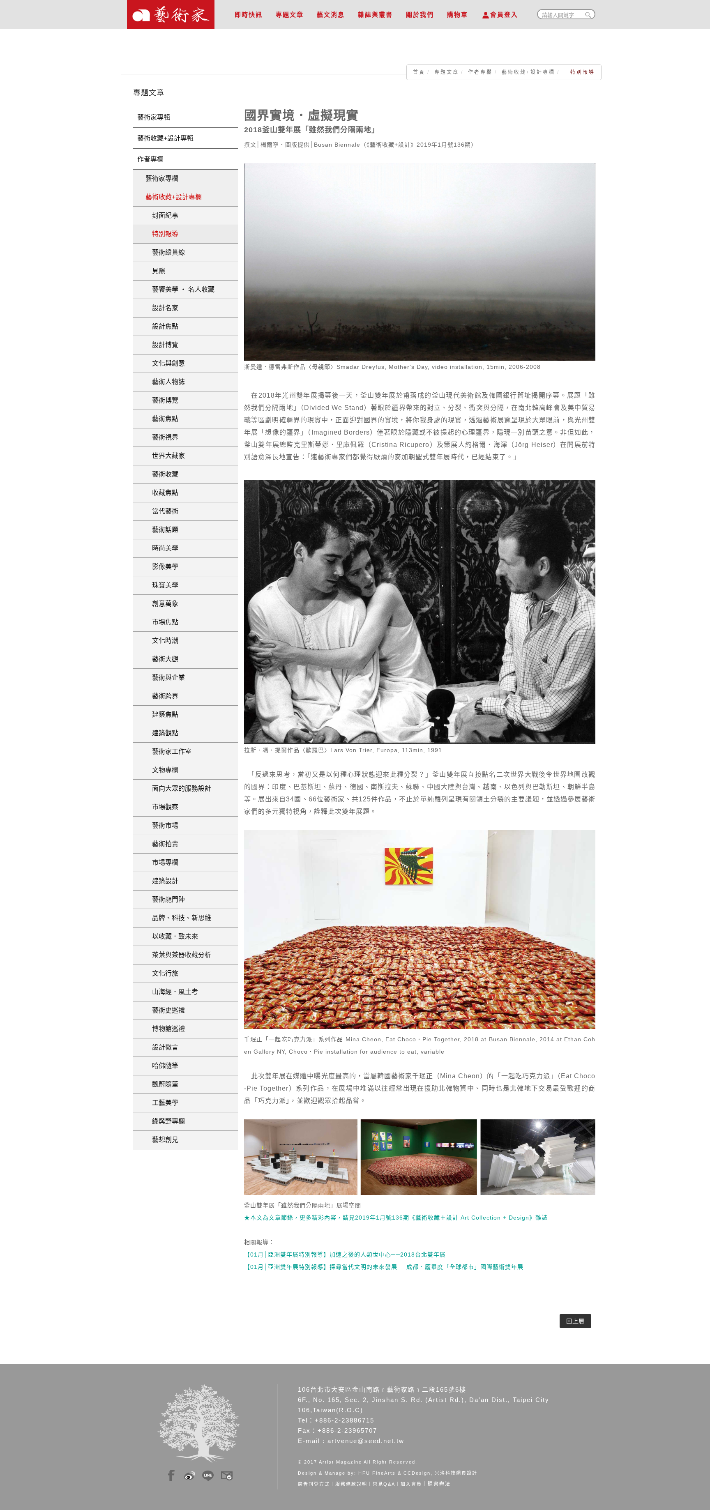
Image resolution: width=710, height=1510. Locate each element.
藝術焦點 (161, 418)
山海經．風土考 (171, 991)
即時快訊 (249, 14)
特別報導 (161, 233)
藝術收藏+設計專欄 (528, 72)
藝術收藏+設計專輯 (165, 138)
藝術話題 (161, 529)
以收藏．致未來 (171, 936)
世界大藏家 (165, 455)
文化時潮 (161, 640)
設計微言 (161, 1047)
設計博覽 (161, 344)
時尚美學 (161, 548)
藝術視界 (161, 437)
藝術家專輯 (153, 117)
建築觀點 (161, 733)
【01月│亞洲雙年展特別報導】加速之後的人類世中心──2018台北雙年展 (345, 1254)
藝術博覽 (161, 400)
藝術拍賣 (161, 843)
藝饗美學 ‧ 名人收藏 (179, 289)
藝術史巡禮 (165, 1010)
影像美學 (161, 566)
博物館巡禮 (165, 1028)
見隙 (155, 270)
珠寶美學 (161, 585)
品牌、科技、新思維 (178, 917)
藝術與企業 (165, 677)
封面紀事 (161, 215)
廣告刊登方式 (314, 1484)
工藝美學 (161, 1102)
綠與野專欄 (165, 1121)
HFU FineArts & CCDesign (394, 1473)
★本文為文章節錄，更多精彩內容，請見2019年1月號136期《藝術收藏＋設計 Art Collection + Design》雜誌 (396, 1217)
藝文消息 (331, 14)
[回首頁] (171, 12)
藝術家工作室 (168, 751)
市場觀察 (161, 806)
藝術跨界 (161, 696)
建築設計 (161, 880)
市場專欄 (161, 862)
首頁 (419, 72)
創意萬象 (161, 603)
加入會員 (411, 1484)
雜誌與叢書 (375, 14)
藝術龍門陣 (165, 899)
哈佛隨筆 (161, 1065)
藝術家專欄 (161, 178)
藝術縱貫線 (165, 252)
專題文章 (290, 14)
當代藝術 (161, 511)
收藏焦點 (161, 492)
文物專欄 (161, 770)
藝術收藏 (161, 474)
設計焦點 (161, 326)
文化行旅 (161, 973)
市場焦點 (161, 622)
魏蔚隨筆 (161, 1084)
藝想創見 (161, 1139)
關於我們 (420, 14)
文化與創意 (165, 363)
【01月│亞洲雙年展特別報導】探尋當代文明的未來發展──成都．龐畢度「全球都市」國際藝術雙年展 (383, 1267)
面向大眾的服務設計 (178, 788)
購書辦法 (439, 1484)
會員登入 (504, 14)
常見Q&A (384, 1484)
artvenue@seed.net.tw (365, 1440)
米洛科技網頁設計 (456, 1473)
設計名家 (161, 307)
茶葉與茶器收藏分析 (178, 954)
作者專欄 (480, 72)
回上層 (575, 1321)
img (171, 1474)
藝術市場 (161, 825)
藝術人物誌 (165, 381)
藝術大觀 (161, 659)
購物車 (457, 14)
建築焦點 (161, 714)
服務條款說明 (351, 1484)
